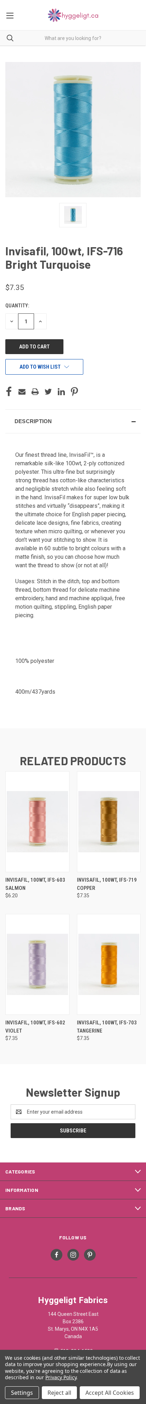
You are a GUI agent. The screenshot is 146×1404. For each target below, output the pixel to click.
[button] (73, 421)
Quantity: (17, 305)
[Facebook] (8, 392)
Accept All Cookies (109, 1393)
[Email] (22, 392)
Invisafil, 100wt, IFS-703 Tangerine (107, 1026)
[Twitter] (48, 392)
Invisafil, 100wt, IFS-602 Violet (35, 1026)
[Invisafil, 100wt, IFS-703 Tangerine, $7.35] (109, 964)
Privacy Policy (60, 1377)
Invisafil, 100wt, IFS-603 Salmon (35, 884)
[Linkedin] (61, 392)
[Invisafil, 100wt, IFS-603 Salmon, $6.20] (37, 822)
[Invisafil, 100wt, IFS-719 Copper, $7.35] (109, 822)
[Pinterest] (74, 392)
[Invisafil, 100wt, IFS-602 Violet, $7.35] (37, 964)
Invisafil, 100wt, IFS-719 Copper (107, 884)
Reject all (59, 1393)
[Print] (35, 392)
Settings (22, 1393)
